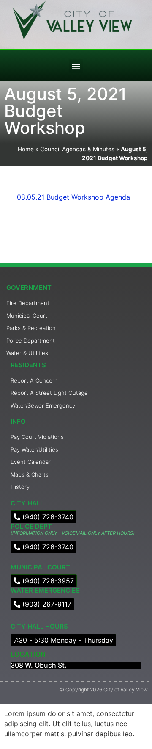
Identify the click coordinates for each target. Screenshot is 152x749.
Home (26, 149)
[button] (76, 66)
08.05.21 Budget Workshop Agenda (73, 197)
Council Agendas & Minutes (77, 149)
